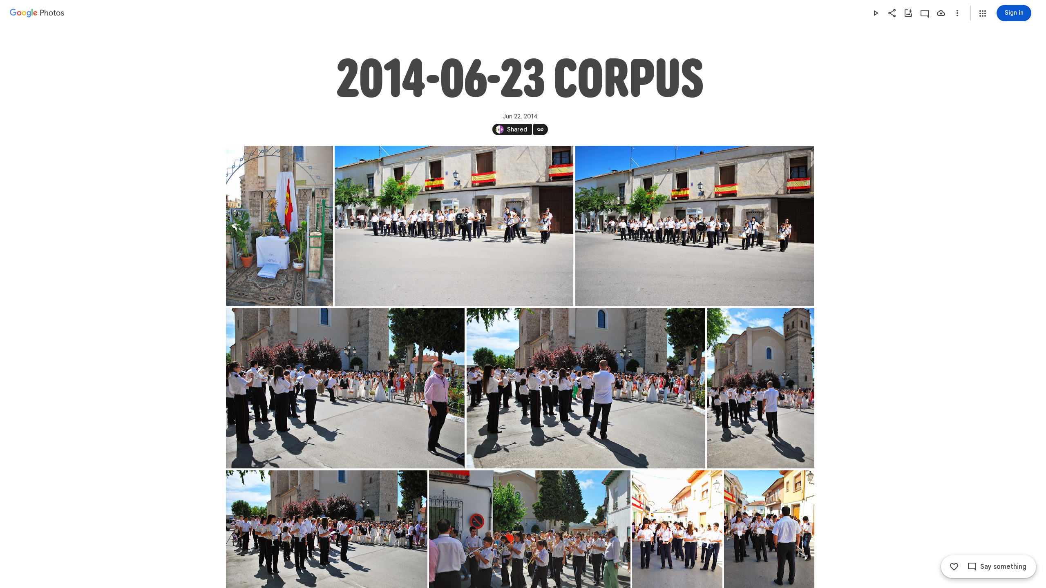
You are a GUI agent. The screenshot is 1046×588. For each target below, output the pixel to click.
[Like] (954, 567)
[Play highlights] (875, 13)
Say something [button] (1003, 567)
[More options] (957, 13)
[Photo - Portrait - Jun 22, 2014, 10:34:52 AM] (760, 388)
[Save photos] (941, 13)
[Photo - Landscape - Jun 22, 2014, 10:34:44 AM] (585, 388)
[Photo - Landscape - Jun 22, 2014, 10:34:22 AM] (345, 388)
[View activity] (924, 13)
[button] (982, 13)
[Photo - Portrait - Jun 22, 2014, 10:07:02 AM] (279, 226)
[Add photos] (908, 13)
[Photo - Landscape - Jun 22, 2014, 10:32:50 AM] (694, 226)
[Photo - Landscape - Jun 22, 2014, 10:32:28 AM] (454, 226)
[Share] (892, 13)
